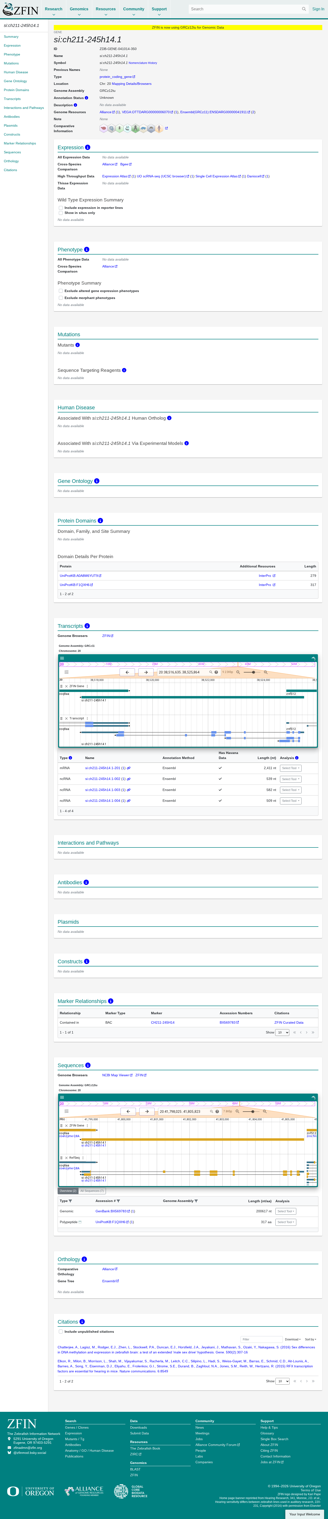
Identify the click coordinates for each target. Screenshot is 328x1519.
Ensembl (108, 1281)
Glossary (267, 1433)
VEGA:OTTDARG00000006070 (146, 112)
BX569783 (228, 1022)
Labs (199, 1456)
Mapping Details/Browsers (132, 84)
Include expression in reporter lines (94, 208)
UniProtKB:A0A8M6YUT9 (79, 576)
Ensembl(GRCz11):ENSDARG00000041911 (213, 112)
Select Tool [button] (289, 768)
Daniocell (254, 176)
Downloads (138, 1427)
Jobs (199, 1439)
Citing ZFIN (269, 1450)
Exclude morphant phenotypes (90, 298)
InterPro (265, 576)
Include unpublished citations (89, 1331)
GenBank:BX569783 (111, 1211)
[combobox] (249, 9)
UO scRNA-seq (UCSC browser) (161, 176)
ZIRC (134, 1454)
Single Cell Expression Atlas (216, 176)
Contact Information (276, 1456)
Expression (73, 1433)
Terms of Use (311, 1490)
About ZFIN (269, 1445)
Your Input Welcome (304, 1514)
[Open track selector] (67, 672)
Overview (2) (68, 1191)
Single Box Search (274, 1439)
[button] (70, 1201)
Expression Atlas (114, 176)
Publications (74, 1456)
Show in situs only (80, 213)
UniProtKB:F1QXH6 (75, 585)
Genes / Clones (77, 1427)
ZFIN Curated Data (289, 1022)
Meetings (202, 1433)
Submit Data (139, 1433)
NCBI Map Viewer (115, 1075)
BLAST (135, 1469)
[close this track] (66, 686)
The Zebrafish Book (145, 1448)
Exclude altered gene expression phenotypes (102, 291)
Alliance (105, 112)
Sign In (318, 9)
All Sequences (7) (92, 1191)
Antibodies (73, 1445)
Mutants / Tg (74, 1439)
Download (291, 1339)
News (199, 1427)
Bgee (124, 164)
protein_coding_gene (116, 77)
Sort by (309, 1339)
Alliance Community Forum (216, 1445)
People (200, 1450)
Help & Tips (269, 1427)
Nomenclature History (143, 63)
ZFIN (106, 636)
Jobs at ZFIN (270, 1462)
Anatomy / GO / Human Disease (89, 1450)
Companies (204, 1462)
